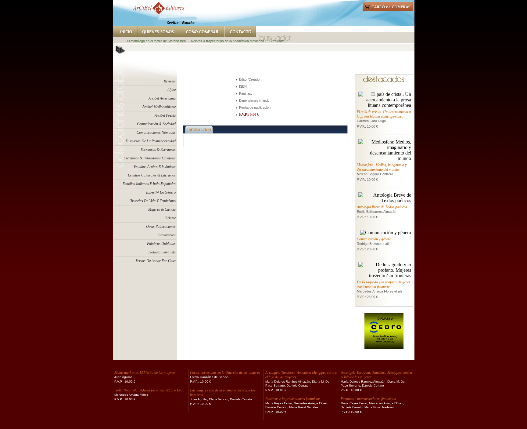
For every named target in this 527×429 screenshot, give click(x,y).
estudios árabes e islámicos (155, 167)
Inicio (125, 31)
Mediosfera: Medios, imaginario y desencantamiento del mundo (382, 167)
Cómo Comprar (202, 31)
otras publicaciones (161, 226)
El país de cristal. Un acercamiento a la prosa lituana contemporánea (384, 114)
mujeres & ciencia (162, 209)
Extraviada (277, 41)
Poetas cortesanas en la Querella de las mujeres (225, 372)
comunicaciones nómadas (156, 132)
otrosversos (167, 235)
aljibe (171, 90)
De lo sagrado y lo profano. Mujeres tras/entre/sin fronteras (383, 284)
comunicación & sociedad (156, 124)
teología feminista (162, 252)
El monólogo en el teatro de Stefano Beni (156, 41)
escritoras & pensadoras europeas (150, 158)
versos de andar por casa (156, 261)
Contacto (240, 31)
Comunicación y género (374, 239)
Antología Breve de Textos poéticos (382, 207)
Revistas (170, 81)
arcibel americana (162, 98)
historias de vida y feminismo (152, 201)
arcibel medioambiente (159, 107)
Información (199, 130)
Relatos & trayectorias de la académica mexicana (227, 41)
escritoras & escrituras (158, 149)
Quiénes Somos (159, 31)
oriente (170, 218)
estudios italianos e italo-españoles (149, 184)
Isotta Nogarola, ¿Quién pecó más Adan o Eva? (149, 390)
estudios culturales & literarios (152, 175)
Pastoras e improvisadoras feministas (293, 399)
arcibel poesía (165, 115)
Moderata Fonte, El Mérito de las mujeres (144, 372)
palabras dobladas (161, 244)
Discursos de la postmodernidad (151, 141)
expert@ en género (161, 192)
